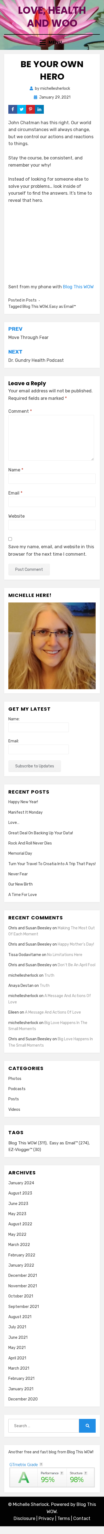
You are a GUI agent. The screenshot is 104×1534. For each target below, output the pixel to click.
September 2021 (23, 1306)
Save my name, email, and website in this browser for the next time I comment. (51, 550)
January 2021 (20, 1389)
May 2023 (17, 1214)
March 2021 (18, 1368)
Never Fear (18, 874)
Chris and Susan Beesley (30, 928)
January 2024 (21, 1183)
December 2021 (22, 1275)
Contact (81, 1518)
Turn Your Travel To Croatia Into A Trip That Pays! (52, 864)
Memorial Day (20, 853)
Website (16, 516)
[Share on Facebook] (12, 109)
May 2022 (17, 1234)
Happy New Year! (23, 802)
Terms (63, 1518)
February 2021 (21, 1378)
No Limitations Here (64, 954)
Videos (14, 1109)
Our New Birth (20, 884)
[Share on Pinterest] (30, 109)
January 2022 (21, 1265)
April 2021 (17, 1358)
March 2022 (19, 1244)
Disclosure (24, 1518)
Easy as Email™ (62, 306)
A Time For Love (22, 894)
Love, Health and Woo (52, 16)
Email (15, 493)
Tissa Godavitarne (24, 954)
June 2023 (18, 1203)
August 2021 (19, 1317)
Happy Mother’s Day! (76, 944)
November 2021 (22, 1286)
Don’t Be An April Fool (76, 965)
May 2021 (17, 1347)
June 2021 (17, 1337)
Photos (14, 1078)
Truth (49, 975)
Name (15, 470)
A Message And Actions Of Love (53, 1012)
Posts (31, 300)
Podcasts (17, 1089)
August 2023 (20, 1193)
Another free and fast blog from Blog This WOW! (50, 1452)
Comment (20, 411)
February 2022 (21, 1255)
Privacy (46, 1518)
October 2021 (20, 1296)
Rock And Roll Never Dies (30, 843)
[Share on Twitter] (21, 109)
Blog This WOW (78, 286)
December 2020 (23, 1399)
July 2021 (17, 1327)
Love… (13, 822)
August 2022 (20, 1224)
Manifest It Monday (25, 812)
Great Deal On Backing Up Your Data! (40, 833)
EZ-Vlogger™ (24, 1149)
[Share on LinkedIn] (39, 109)
